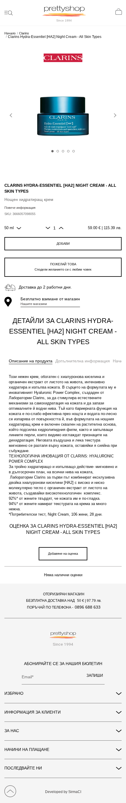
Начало (10, 33)
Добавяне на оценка (63, 553)
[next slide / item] (114, 114)
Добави (63, 243)
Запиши (94, 676)
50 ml (9, 228)
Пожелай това (63, 266)
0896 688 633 (88, 607)
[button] (52, 151)
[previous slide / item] (12, 114)
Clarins (24, 33)
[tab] (30, 361)
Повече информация (19, 207)
